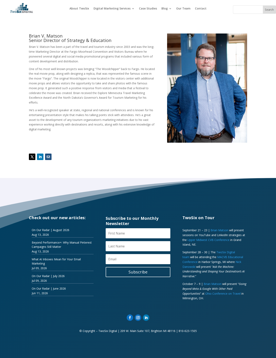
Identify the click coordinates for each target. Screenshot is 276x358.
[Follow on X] (32, 157)
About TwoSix (79, 8)
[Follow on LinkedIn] (40, 157)
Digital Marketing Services (112, 8)
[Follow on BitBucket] (48, 157)
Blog (164, 8)
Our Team (183, 8)
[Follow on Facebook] (130, 317)
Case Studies (148, 8)
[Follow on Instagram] (138, 317)
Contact (200, 8)
